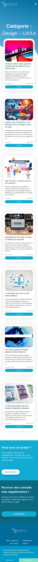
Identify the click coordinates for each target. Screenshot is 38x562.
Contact (25, 543)
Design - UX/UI (30, 83)
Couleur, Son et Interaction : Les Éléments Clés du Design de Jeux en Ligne (18, 124)
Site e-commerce (12, 541)
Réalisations (27, 541)
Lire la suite (19, 87)
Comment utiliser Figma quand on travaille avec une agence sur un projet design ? (18, 66)
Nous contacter (10, 472)
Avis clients (14, 543)
